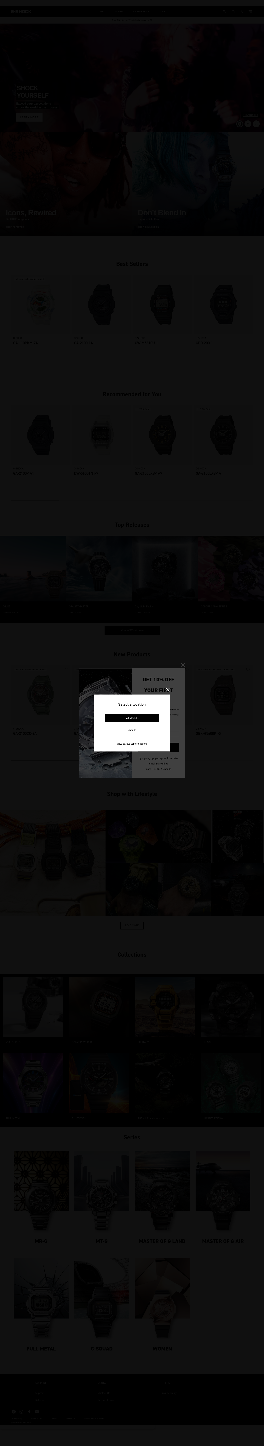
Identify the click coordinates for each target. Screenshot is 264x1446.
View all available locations (132, 744)
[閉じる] (168, 690)
